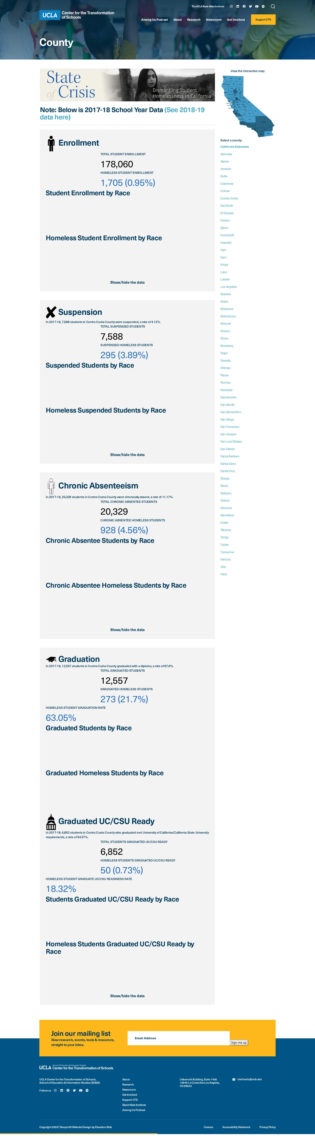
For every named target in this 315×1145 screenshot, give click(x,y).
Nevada (225, 360)
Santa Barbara (229, 456)
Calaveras (226, 183)
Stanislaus (227, 515)
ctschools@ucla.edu (249, 1079)
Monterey (226, 345)
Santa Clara (228, 463)
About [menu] (177, 19)
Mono (224, 338)
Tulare (224, 544)
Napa (224, 352)
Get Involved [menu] (236, 19)
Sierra (224, 485)
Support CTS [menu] (263, 19)
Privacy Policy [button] (267, 1127)
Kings (224, 264)
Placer (224, 375)
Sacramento (228, 397)
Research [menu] (194, 19)
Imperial (225, 242)
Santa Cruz (227, 470)
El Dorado (227, 213)
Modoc (225, 330)
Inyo (223, 249)
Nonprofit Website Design (75, 1127)
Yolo (223, 566)
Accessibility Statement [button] (236, 1127)
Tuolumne (227, 552)
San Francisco (229, 426)
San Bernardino (230, 411)
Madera (225, 294)
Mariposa (226, 308)
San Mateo (227, 448)
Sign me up (239, 1043)
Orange (225, 367)
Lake (223, 272)
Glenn (224, 227)
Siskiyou (225, 493)
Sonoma (226, 507)
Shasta (224, 478)
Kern (223, 257)
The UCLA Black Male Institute (208, 6)
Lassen (225, 279)
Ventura (225, 559)
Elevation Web (103, 1127)
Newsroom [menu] (129, 1089)
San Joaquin (228, 434)
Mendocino (228, 316)
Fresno (225, 220)
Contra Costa (229, 198)
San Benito (227, 404)
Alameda (226, 154)
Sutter (224, 522)
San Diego (227, 419)
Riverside (226, 389)
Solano (225, 500)
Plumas (225, 382)
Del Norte (226, 205)
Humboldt (227, 235)
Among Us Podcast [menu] (154, 19)
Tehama (225, 529)
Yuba (223, 574)
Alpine (224, 161)
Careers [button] (208, 1127)
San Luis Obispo (231, 441)
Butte (223, 176)
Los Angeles (228, 286)
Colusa (225, 190)
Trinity (224, 537)
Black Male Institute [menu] (134, 1104)
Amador (225, 168)
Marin (224, 301)
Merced (225, 323)
